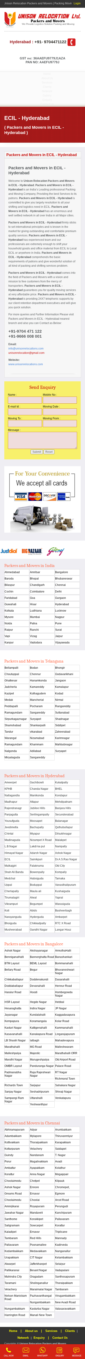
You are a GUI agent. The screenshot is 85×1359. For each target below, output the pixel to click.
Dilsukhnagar (63, 833)
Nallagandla (12, 795)
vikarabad (36, 731)
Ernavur (35, 1193)
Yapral (59, 897)
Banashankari (63, 957)
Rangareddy (62, 706)
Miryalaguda (12, 757)
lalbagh (34, 1040)
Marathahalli (12, 1046)
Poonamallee (38, 1244)
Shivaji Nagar (63, 1091)
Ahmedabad (12, 572)
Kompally (61, 872)
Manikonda (37, 795)
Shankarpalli (38, 725)
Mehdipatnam (63, 801)
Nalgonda (11, 751)
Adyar (33, 1129)
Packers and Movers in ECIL (25, 318)
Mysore (9, 617)
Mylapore (35, 1136)
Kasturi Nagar (13, 1027)
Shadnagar (62, 719)
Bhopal (34, 578)
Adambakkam (13, 1136)
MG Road (36, 1046)
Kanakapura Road (41, 1034)
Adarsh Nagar (38, 853)
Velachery (36, 1148)
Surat (58, 629)
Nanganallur (62, 1251)
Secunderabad (64, 814)
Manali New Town (41, 1315)
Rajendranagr (13, 808)
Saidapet (60, 1148)
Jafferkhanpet (38, 1263)
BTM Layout (12, 963)
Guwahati (10, 604)
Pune (58, 623)
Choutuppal (12, 674)
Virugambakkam (65, 1295)
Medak (9, 699)
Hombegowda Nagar (64, 994)
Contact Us (47, 104)
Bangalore (61, 572)
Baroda (9, 578)
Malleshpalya (13, 1053)
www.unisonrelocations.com (25, 364)
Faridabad (11, 598)
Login (77, 3)
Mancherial (37, 699)
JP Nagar (61, 1008)
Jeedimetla (11, 827)
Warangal (11, 738)
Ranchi (34, 629)
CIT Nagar (36, 1257)
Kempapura (12, 1021)
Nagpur (59, 617)
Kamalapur (62, 686)
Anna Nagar (37, 1174)
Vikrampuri (11, 904)
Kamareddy (37, 686)
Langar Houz (63, 929)
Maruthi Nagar (13, 1059)
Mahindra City (13, 1276)
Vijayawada (62, 642)
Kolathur (60, 1167)
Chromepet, (62, 1187)
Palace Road (63, 1066)
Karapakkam (63, 1142)
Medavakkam (38, 1251)
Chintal (9, 833)
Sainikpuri (36, 859)
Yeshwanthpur (39, 1104)
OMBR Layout (13, 1066)
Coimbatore (37, 591)
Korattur (9, 1174)
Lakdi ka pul (37, 846)
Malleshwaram (64, 1046)
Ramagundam (13, 712)
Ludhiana (36, 610)
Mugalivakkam (39, 1161)
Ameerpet (11, 782)
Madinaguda (12, 840)
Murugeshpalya (39, 1059)
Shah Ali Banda (14, 872)
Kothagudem (38, 693)
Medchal (10, 878)
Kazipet (9, 693)
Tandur (9, 731)
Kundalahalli (38, 1014)
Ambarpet (61, 917)
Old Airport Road (65, 1059)
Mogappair (61, 1174)
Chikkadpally (38, 923)
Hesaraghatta (13, 1008)
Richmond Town (65, 1078)
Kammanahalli (64, 1027)
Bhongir (60, 667)
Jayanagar (11, 1014)
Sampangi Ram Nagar (14, 1099)
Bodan (34, 667)
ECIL (8, 859)
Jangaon (60, 680)
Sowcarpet (36, 1225)
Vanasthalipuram (65, 884)
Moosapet (36, 820)
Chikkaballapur (14, 979)
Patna (33, 623)
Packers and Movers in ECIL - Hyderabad (45, 198)
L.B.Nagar (11, 846)
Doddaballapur (14, 985)
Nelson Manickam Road (16, 1297)
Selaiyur (60, 1263)
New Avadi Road (65, 1302)
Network (47, 91)
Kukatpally (61, 782)
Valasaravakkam (65, 1308)
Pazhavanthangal (41, 1295)
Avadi (58, 1161)
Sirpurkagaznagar (16, 719)
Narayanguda (13, 917)
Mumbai (35, 617)
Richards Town (14, 1085)
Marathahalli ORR (66, 1053)
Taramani (10, 1283)
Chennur (35, 674)
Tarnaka (60, 878)
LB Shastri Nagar (15, 1040)
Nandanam (37, 1155)
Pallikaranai (12, 1270)
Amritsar (35, 572)
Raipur (9, 629)
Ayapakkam (37, 1167)
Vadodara (36, 642)
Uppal (8, 884)
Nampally (61, 846)
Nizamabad (37, 738)
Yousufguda (12, 820)
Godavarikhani (64, 674)
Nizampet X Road (41, 840)
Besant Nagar (38, 1270)
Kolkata (9, 610)
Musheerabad (13, 929)
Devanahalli (37, 985)
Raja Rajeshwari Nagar (40, 1074)
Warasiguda (62, 904)
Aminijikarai (12, 1206)
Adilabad (35, 751)
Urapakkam (12, 1257)
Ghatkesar (11, 680)
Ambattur (10, 1167)
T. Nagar (60, 1155)
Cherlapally (12, 891)
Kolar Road (62, 1021)
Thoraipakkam (39, 1142)
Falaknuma (37, 865)
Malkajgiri (11, 865)
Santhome (11, 1219)
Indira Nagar (37, 1008)
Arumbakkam (63, 1129)
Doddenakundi (39, 979)
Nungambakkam (40, 1302)
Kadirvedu (61, 1244)
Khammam (36, 744)
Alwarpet (10, 1263)
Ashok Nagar (63, 853)
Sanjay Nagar (13, 1091)
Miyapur (35, 833)
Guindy (9, 1155)
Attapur (34, 801)
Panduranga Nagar (42, 1066)
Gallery (47, 95)
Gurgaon (60, 598)
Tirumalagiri (12, 897)
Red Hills (35, 1238)
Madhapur (11, 801)
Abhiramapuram (14, 1129)
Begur (33, 969)
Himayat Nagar (14, 853)
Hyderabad (62, 604)
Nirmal (59, 699)
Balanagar (61, 820)
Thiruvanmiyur (64, 1136)
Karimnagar (62, 738)
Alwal (33, 897)
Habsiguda (37, 878)
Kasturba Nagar (39, 1308)
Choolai (35, 1200)
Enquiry (47, 99)
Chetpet (35, 1180)
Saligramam (12, 1225)
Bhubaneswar (63, 578)
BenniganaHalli (14, 957)
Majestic (35, 1053)
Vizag (33, 636)
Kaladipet (10, 1231)
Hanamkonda (38, 680)
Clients (47, 87)
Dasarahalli (62, 979)
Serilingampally (39, 814)
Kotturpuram (12, 1148)
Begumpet (36, 904)
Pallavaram (62, 1219)
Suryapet (35, 719)
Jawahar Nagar (14, 1212)
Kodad (59, 693)
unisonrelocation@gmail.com (26, 352)
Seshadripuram (39, 1091)
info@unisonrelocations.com (26, 348)
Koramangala (38, 1021)
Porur (8, 1161)
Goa (32, 598)
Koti (7, 910)
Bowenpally (37, 872)
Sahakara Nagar (65, 1085)
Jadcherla (11, 686)
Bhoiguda (11, 923)
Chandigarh (37, 585)
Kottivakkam (12, 1142)
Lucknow (60, 610)
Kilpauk (59, 1180)
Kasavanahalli (13, 1034)
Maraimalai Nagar (41, 1289)
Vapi (7, 636)
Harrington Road (15, 1315)
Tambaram (11, 1238)
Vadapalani (62, 1270)
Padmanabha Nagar (13, 1074)
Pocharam (36, 706)
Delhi (58, 591)
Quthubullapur (64, 827)
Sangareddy (37, 712)
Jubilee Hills (37, 808)
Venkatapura (63, 1098)
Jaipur (59, 636)
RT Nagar (61, 1072)
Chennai (60, 585)
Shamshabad (13, 725)
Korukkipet (36, 1219)
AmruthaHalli (63, 950)
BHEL (58, 788)
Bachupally (37, 827)
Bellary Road (13, 969)
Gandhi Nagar (38, 929)
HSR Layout (12, 1002)
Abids (33, 910)
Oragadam (36, 1276)
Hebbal (59, 1002)
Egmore (60, 1193)
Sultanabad (62, 712)
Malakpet (60, 840)
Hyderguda (37, 917)
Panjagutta (11, 814)
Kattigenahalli (38, 1027)
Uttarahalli (36, 1098)
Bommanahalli (64, 963)
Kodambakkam (14, 1251)
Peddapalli (11, 706)
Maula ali (35, 891)
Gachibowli (37, 782)
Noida (8, 623)
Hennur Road (63, 985)
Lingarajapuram (65, 1034)
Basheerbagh (63, 910)
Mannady (61, 1238)
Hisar (33, 604)
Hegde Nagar (38, 1002)
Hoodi (33, 992)
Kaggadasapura (65, 1014)
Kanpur (9, 642)
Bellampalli (11, 667)
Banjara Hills (63, 808)
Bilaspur (10, 585)
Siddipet (60, 725)
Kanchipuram (63, 1212)
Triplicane (61, 1231)
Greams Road (13, 1193)
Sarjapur (35, 1085)
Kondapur (61, 795)
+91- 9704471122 (50, 42)
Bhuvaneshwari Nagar (64, 971)
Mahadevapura (64, 1040)
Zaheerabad (62, 731)
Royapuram (37, 1206)
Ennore (34, 1187)
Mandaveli (36, 1212)
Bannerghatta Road (42, 957)
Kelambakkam (64, 1257)
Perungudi (61, 1206)
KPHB (8, 788)
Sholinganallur (39, 1283)
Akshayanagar (39, 950)
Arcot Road (62, 1200)
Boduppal (36, 884)
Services (47, 82)
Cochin (9, 591)
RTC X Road (63, 923)
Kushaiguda (62, 891)
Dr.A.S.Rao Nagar (66, 859)
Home (47, 74)
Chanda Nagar (39, 788)
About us (31, 1331)
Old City (60, 865)
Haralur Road (13, 992)
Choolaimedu (13, 1180)
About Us (47, 78)
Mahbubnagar (64, 744)
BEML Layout (38, 963)
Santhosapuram (65, 1276)
